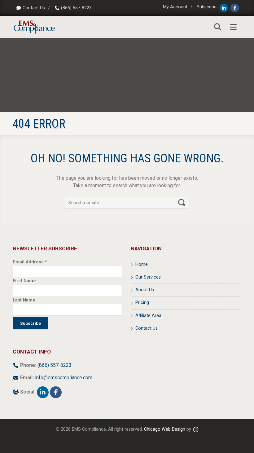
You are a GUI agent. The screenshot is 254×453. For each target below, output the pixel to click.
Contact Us (34, 8)
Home (141, 264)
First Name (24, 281)
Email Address (30, 262)
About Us (144, 289)
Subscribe (207, 7)
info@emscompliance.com (63, 377)
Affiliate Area (148, 315)
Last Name (24, 300)
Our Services (148, 277)
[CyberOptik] (195, 429)
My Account (175, 7)
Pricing (142, 302)
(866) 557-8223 (76, 8)
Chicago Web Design (164, 429)
